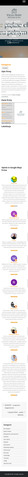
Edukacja (6, 442)
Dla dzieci (6, 436)
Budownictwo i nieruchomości (11, 434)
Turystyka (5, 68)
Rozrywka (6, 452)
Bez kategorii (7, 428)
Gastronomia (7, 444)
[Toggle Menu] (24, 1)
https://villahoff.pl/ (6, 123)
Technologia (7, 455)
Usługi (5, 460)
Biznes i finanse (7, 431)
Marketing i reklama (9, 447)
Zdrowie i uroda (7, 463)
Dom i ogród (7, 439)
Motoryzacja (7, 450)
